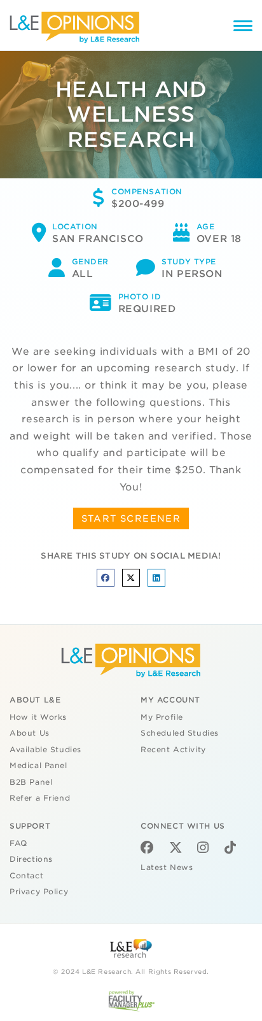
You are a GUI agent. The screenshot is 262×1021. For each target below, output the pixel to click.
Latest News (167, 867)
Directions (31, 859)
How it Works (38, 717)
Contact (26, 875)
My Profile (162, 717)
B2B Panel (31, 782)
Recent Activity (173, 749)
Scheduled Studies (180, 733)
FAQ (18, 843)
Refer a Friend (40, 798)
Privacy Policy (39, 891)
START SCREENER (131, 518)
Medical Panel (38, 765)
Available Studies (45, 749)
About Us (30, 733)
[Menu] (242, 27)
